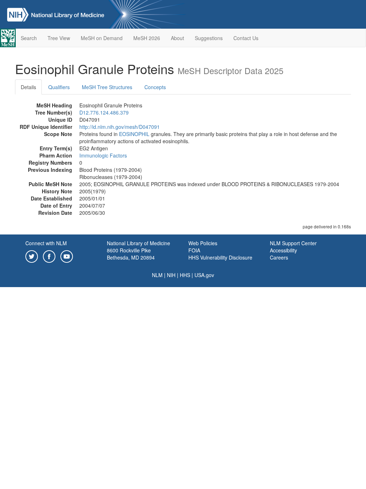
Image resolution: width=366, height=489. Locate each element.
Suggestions (209, 38)
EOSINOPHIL (134, 133)
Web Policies (202, 243)
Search (29, 38)
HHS (185, 275)
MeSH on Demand (102, 38)
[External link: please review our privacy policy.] (31, 255)
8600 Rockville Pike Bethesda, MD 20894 (131, 254)
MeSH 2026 (146, 38)
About (177, 38)
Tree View (59, 38)
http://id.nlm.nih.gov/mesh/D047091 (119, 126)
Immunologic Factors (103, 155)
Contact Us (245, 38)
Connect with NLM (46, 243)
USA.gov (204, 275)
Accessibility (283, 250)
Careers (279, 257)
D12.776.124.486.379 (104, 112)
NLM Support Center (293, 243)
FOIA (194, 250)
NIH (171, 275)
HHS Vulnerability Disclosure (220, 257)
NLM (157, 275)
